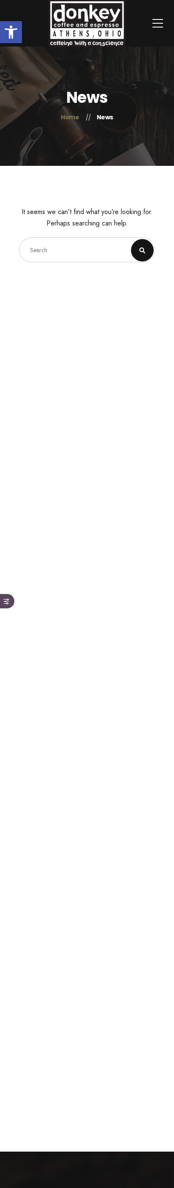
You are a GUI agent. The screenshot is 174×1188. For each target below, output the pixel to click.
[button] (11, 32)
